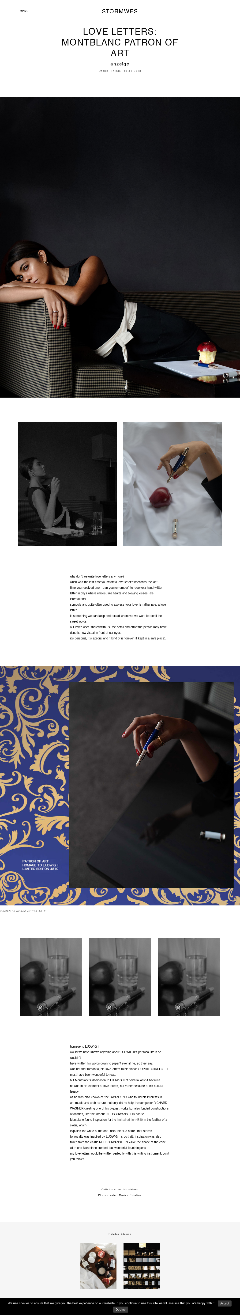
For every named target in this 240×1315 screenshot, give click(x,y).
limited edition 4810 (130, 1119)
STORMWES (120, 11)
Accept (224, 1303)
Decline (121, 1309)
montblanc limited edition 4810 (23, 911)
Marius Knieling (130, 1195)
